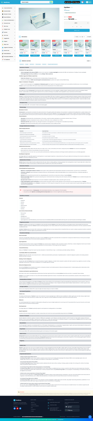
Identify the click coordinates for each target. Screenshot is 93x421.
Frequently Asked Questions (52, 64)
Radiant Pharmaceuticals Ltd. (70, 12)
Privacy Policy (33, 404)
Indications (22, 64)
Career (32, 411)
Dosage (26, 64)
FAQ (32, 407)
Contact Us (33, 409)
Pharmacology (38, 64)
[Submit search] (51, 2)
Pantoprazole (66, 10)
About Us (32, 402)
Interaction (44, 64)
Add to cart (77, 30)
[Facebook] (15, 408)
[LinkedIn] (20, 408)
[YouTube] (17, 408)
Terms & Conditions (35, 405)
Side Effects (32, 64)
